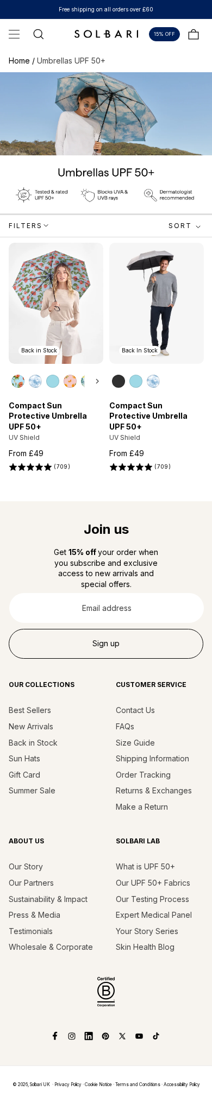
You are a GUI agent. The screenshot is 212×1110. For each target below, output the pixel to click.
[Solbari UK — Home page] (106, 34)
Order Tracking (143, 774)
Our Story (26, 866)
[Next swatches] (94, 381)
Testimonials (31, 931)
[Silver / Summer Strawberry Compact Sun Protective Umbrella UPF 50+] (17, 381)
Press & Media (34, 914)
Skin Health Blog (145, 946)
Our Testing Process (152, 899)
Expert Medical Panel (154, 914)
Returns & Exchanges (154, 790)
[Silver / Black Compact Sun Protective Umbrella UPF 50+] (118, 381)
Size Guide (135, 742)
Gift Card (24, 774)
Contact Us (135, 710)
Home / (23, 60)
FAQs (125, 726)
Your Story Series (147, 931)
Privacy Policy (68, 1084)
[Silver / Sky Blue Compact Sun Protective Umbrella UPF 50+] (52, 381)
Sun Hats (24, 758)
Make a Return (142, 806)
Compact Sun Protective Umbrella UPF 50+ (48, 416)
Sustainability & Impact (48, 899)
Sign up (106, 643)
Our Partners (31, 882)
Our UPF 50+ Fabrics (153, 882)
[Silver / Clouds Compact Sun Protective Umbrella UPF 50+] (35, 381)
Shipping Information (152, 758)
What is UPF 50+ (145, 866)
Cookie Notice (98, 1084)
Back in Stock (33, 742)
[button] (14, 34)
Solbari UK (40, 1084)
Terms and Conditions (137, 1084)
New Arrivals (31, 726)
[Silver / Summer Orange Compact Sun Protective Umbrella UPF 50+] (70, 381)
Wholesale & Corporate (51, 946)
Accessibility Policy (182, 1084)
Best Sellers (30, 710)
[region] (56, 381)
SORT (180, 226)
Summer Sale (32, 790)
